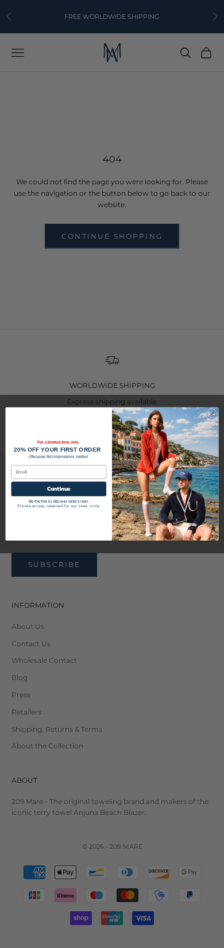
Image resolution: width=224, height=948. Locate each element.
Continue (59, 489)
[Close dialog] (212, 414)
